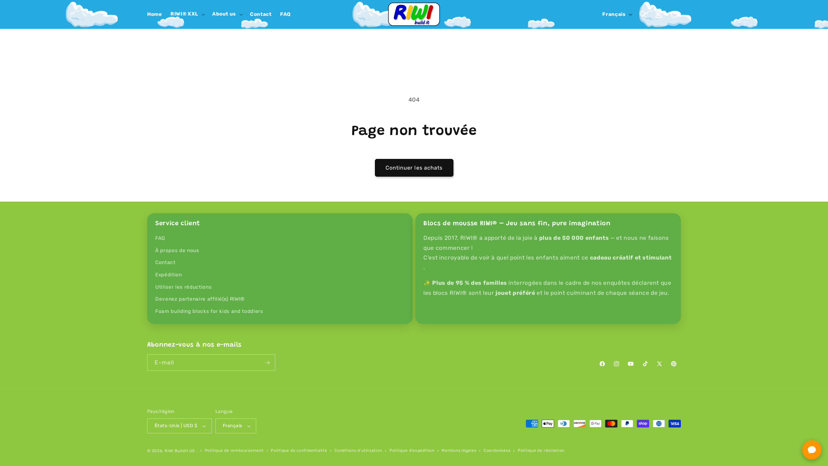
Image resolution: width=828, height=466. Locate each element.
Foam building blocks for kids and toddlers (209, 311)
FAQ (160, 238)
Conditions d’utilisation (358, 450)
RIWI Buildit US (180, 451)
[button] (187, 14)
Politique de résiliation (541, 450)
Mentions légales (458, 450)
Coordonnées (497, 450)
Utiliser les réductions (183, 287)
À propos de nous (177, 250)
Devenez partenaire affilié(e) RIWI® (200, 299)
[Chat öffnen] (812, 450)
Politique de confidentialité (299, 450)
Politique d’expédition (411, 450)
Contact (165, 262)
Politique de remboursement (234, 450)
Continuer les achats (414, 168)
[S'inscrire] (267, 362)
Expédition (168, 275)
